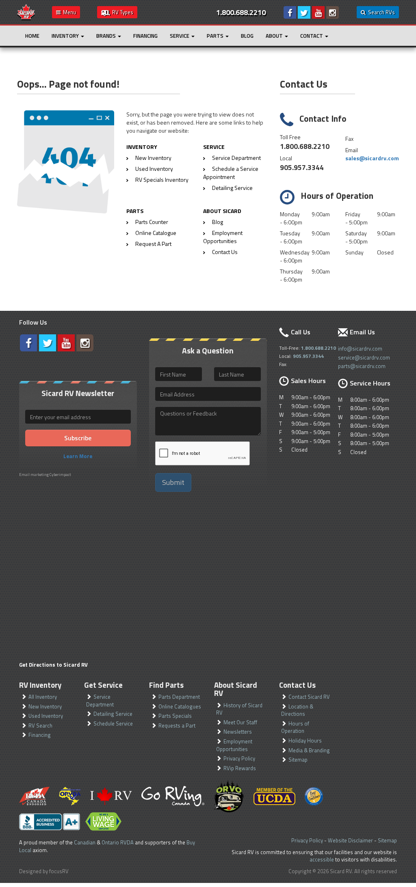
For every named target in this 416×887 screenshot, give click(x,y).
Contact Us (225, 252)
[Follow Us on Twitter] (304, 12)
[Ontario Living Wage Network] (103, 821)
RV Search (40, 725)
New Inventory (153, 157)
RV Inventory (40, 685)
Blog (247, 36)
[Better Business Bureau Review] (49, 821)
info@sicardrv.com (360, 348)
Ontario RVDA (118, 842)
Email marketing (34, 474)
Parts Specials (175, 716)
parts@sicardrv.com (362, 366)
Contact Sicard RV (309, 697)
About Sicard (222, 211)
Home (32, 36)
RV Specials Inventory (161, 179)
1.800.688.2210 (304, 146)
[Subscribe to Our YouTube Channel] (318, 12)
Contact (312, 36)
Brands (106, 36)
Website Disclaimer (350, 840)
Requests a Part (176, 725)
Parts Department (179, 697)
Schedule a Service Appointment (230, 172)
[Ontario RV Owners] (229, 796)
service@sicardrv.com (364, 357)
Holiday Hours (305, 740)
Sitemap (298, 760)
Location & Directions (297, 710)
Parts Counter (151, 221)
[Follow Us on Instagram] (332, 12)
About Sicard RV (235, 689)
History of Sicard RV (239, 709)
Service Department (236, 157)
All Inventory (42, 697)
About (275, 36)
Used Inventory (154, 168)
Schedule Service (113, 723)
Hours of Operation (295, 727)
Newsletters (237, 732)
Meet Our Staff (240, 722)
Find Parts (166, 685)
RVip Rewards (239, 768)
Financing (145, 36)
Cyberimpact (60, 474)
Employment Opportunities (223, 236)
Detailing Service (232, 187)
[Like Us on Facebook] (290, 12)
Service (180, 36)
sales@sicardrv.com (372, 158)
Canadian (84, 842)
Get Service (103, 685)
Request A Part (153, 243)
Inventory (66, 36)
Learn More (77, 456)
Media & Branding (309, 750)
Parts (216, 36)
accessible (322, 859)
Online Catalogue (155, 232)
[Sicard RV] (26, 11)
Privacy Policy (239, 758)
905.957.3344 (302, 167)
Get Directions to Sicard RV (53, 665)
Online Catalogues (179, 706)
